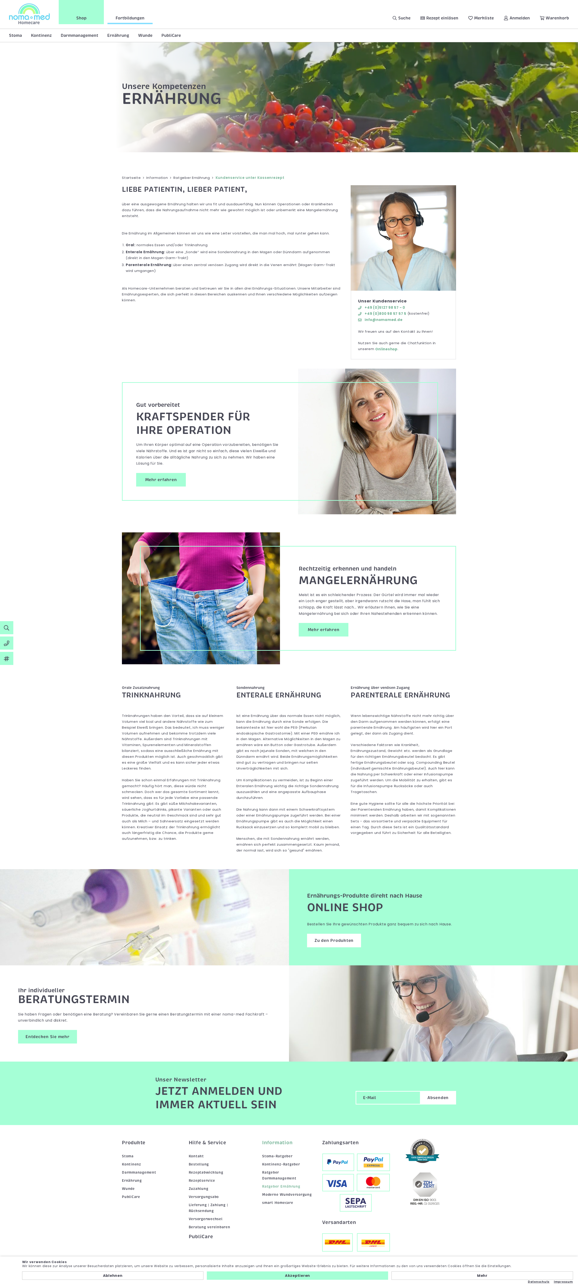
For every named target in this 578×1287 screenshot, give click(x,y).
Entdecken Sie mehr (48, 1036)
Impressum (563, 1282)
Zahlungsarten (340, 1143)
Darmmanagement (79, 35)
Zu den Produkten (334, 940)
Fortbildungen (130, 18)
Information (277, 1143)
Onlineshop (386, 349)
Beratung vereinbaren (209, 1227)
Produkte (133, 1143)
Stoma (15, 35)
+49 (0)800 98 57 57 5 (385, 313)
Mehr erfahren (161, 479)
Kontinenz (41, 35)
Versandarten (339, 1222)
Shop (81, 18)
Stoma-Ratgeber (277, 1156)
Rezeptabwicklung (206, 1172)
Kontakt (196, 1156)
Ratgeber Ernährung (281, 1186)
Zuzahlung (198, 1189)
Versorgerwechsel (206, 1219)
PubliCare (171, 35)
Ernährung (118, 35)
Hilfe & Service (207, 1143)
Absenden (438, 1097)
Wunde (145, 35)
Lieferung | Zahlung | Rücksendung (208, 1208)
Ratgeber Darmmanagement (279, 1175)
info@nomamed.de (383, 319)
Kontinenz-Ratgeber (281, 1164)
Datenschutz (539, 1282)
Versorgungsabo (204, 1197)
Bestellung (199, 1164)
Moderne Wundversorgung (287, 1195)
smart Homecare (277, 1203)
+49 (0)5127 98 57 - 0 (384, 307)
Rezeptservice (202, 1181)
